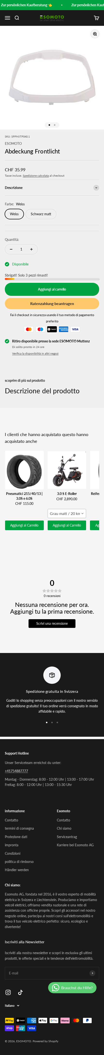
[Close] (96, 985)
